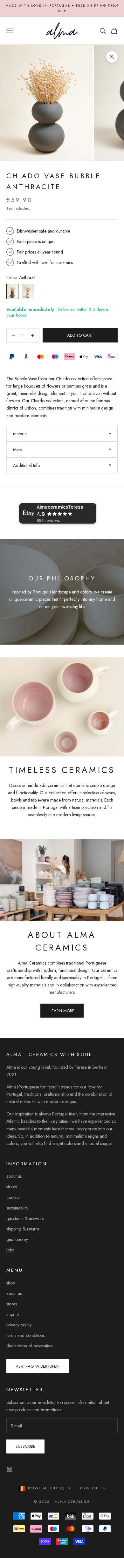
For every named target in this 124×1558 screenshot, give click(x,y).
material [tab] (20, 433)
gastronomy (17, 1239)
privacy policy (18, 1325)
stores (11, 1186)
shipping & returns (22, 1229)
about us (14, 1176)
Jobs (10, 1250)
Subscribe (25, 1446)
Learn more (62, 1011)
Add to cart (80, 335)
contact (13, 1197)
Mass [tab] (17, 449)
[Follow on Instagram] (9, 1469)
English (89, 1488)
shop (10, 1283)
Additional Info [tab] (26, 465)
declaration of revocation (29, 1346)
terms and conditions (25, 1335)
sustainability (17, 1208)
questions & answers (25, 1218)
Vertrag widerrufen (37, 1366)
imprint (12, 1314)
